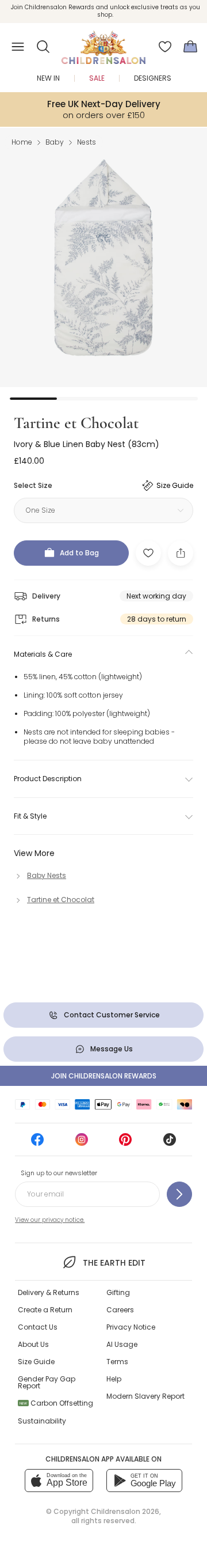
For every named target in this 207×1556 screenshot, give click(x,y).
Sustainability (42, 1421)
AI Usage (121, 1344)
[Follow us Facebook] (37, 1143)
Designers (152, 78)
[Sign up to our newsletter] (179, 1194)
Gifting (118, 1292)
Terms (117, 1361)
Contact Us (37, 1327)
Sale (97, 78)
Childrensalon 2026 (125, 1511)
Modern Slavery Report (145, 1396)
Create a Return (45, 1310)
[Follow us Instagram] (81, 1143)
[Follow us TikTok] (169, 1143)
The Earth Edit (114, 1263)
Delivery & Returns (48, 1292)
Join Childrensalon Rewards (103, 1076)
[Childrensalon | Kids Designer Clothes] (103, 43)
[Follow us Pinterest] (125, 1143)
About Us (33, 1344)
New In (48, 78)
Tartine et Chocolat (76, 423)
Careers (120, 1310)
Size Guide (36, 1361)
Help (113, 1379)
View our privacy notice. (50, 1220)
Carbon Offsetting (56, 1403)
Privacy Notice (130, 1327)
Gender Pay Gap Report (46, 1382)
